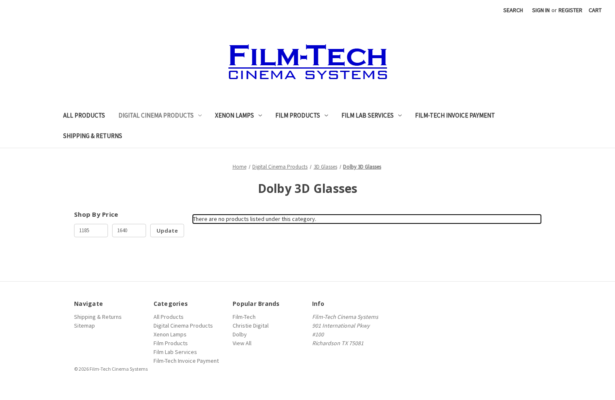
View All (242, 343)
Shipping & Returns (92, 136)
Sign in (541, 10)
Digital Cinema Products (156, 115)
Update (167, 230)
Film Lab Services (367, 115)
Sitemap (84, 325)
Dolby (240, 334)
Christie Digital (251, 325)
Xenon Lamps (234, 115)
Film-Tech (244, 317)
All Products (84, 115)
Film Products (297, 115)
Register (570, 10)
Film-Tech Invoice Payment (455, 115)
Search (513, 10)
